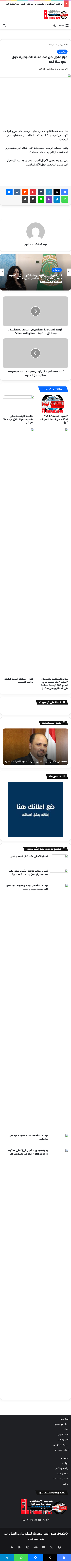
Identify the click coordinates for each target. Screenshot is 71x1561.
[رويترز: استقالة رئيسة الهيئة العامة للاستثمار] (18, 552)
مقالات (65, 1429)
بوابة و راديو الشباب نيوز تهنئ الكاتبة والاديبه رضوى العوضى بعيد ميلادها (28, 1152)
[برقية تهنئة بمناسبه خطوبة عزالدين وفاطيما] (59, 1140)
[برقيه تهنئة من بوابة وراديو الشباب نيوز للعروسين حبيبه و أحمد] (59, 1008)
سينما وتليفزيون (61, 1444)
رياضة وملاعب (62, 1468)
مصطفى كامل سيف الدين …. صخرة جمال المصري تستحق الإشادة (38, 759)
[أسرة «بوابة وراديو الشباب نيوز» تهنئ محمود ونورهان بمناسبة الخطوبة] (59, 875)
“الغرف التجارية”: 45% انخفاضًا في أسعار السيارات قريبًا (54, 419)
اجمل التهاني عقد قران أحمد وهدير (29, 856)
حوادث (65, 1463)
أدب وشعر (63, 1439)
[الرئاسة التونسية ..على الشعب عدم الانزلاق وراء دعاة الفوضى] (18, 404)
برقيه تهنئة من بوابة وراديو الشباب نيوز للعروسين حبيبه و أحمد (27, 887)
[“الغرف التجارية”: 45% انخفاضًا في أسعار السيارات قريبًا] (52, 404)
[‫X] (56, 192)
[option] (35, 272)
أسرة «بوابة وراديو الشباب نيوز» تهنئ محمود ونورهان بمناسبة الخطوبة (28, 873)
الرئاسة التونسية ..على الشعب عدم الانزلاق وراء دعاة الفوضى (18, 419)
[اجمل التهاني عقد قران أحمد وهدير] (59, 860)
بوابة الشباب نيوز (35, 244)
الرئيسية (61, 44)
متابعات (52, 44)
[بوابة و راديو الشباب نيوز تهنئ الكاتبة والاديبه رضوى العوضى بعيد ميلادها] (59, 1272)
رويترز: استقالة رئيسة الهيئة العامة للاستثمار (19, 680)
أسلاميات (64, 1419)
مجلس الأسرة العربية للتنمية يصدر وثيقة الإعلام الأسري (38, 279)
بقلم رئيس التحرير (35, 1539)
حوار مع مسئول (61, 1424)
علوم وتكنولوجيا (61, 1478)
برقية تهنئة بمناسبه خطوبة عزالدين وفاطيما (28, 1138)
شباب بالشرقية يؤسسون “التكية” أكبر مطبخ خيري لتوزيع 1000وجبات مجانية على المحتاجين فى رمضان (54, 683)
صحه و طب (63, 1473)
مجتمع (66, 1483)
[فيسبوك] (64, 192)
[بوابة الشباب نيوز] (56, 14)
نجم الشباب (63, 1434)
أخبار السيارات (62, 1449)
